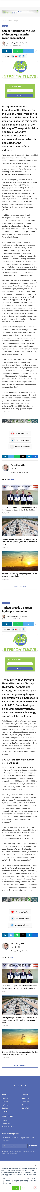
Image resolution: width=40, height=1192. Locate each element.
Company (25, 1094)
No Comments (8, 46)
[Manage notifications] (35, 1187)
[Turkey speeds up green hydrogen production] (20, 642)
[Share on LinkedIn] (7, 51)
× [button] (36, 1165)
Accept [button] (15, 1188)
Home (10, 20)
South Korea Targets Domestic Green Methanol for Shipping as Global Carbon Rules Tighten (19, 508)
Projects (6, 603)
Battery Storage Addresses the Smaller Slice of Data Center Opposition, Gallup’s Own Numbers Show (19, 542)
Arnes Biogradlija (13, 43)
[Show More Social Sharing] (36, 51)
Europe (16, 20)
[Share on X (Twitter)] (28, 51)
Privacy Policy (6, 1153)
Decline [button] (24, 1188)
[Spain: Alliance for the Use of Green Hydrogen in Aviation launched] (20, 69)
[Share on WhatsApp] (18, 51)
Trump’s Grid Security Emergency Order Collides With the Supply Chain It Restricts (20, 575)
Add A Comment (20, 587)
